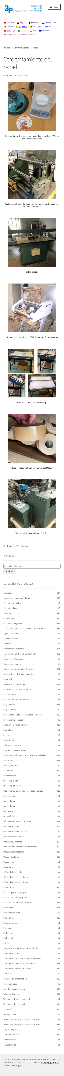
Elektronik (7, 679)
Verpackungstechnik (12, 1029)
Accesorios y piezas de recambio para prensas (24, 628)
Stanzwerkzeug (10, 983)
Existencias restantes (13, 745)
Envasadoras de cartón (13, 719)
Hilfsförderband (10, 775)
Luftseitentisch (10, 811)
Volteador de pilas (11, 1034)
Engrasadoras (9, 709)
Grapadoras (8, 770)
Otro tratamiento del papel (15, 897)
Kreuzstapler (9, 796)
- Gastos (7, 613)
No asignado (8, 862)
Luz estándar (9, 816)
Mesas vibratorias (11, 857)
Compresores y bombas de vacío (18, 669)
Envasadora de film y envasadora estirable (22, 714)
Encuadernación (10, 694)
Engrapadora (9, 704)
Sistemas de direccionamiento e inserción (22, 958)
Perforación (8, 907)
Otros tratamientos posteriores (17, 902)
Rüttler (6, 943)
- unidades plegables (12, 623)
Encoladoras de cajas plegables (17, 689)
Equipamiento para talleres (15, 724)
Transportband (10, 1014)
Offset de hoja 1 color (13, 872)
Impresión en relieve (12, 785)
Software (7, 973)
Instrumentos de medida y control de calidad (23, 790)
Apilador (7, 643)
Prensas (7, 928)
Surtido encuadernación (14, 989)
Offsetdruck (8, 887)
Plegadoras (8, 917)
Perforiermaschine (11, 912)
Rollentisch (8, 938)
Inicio (9, 47)
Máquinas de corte (11, 826)
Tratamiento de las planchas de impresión (21, 1019)
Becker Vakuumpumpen (13, 648)
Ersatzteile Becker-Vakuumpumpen (20, 653)
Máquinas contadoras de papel (17, 821)
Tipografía (8, 1009)
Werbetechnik (9, 1039)
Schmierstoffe (9, 1044)
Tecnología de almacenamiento (17, 999)
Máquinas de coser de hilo (15, 831)
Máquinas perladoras (12, 841)
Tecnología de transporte (14, 1004)
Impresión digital (10, 780)
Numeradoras (9, 867)
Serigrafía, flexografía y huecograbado (20, 948)
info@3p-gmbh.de (50, 1062)
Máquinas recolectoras (13, 851)
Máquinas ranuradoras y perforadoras (20, 846)
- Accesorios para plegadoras (16, 598)
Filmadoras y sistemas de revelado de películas (24, 755)
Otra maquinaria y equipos (15, 892)
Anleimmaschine (10, 638)
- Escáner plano (10, 608)
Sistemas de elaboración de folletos (19, 963)
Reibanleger (8, 933)
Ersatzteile (8, 730)
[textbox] (32, 566)
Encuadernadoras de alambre (16, 699)
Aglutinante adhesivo (12, 633)
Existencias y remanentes (14, 750)
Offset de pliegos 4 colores (15, 882)
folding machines (11, 765)
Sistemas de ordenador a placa (17, 968)
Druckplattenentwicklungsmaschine (19, 674)
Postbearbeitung (11, 923)
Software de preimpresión (15, 978)
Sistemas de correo (12, 953)
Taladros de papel (11, 994)
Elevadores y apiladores (14, 684)
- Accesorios (9, 593)
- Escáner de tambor (12, 603)
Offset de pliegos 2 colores (15, 877)
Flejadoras (8, 760)
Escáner (7, 735)
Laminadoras (9, 801)
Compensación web (12, 664)
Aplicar (9, 571)
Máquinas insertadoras (13, 836)
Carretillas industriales (13, 659)
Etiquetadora (9, 740)
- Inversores (8, 618)
